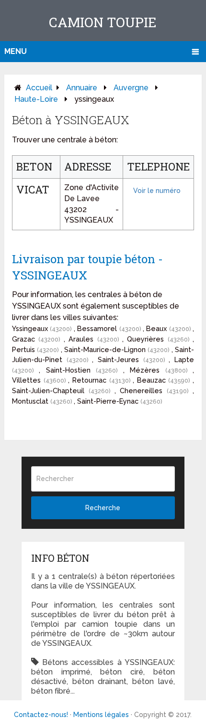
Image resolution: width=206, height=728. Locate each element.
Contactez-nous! (41, 714)
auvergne (131, 87)
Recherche (102, 508)
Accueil (39, 87)
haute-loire (36, 99)
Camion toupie (103, 22)
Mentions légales (101, 714)
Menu (15, 51)
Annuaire (81, 87)
